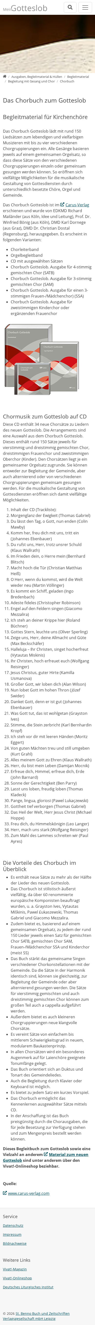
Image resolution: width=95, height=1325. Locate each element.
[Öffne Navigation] (85, 7)
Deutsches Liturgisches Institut (28, 1287)
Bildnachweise (15, 1243)
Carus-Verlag (77, 205)
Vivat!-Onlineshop (17, 1278)
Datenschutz (13, 1225)
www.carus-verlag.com (28, 1193)
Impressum (12, 1234)
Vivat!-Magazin (15, 1269)
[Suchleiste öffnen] (70, 7)
